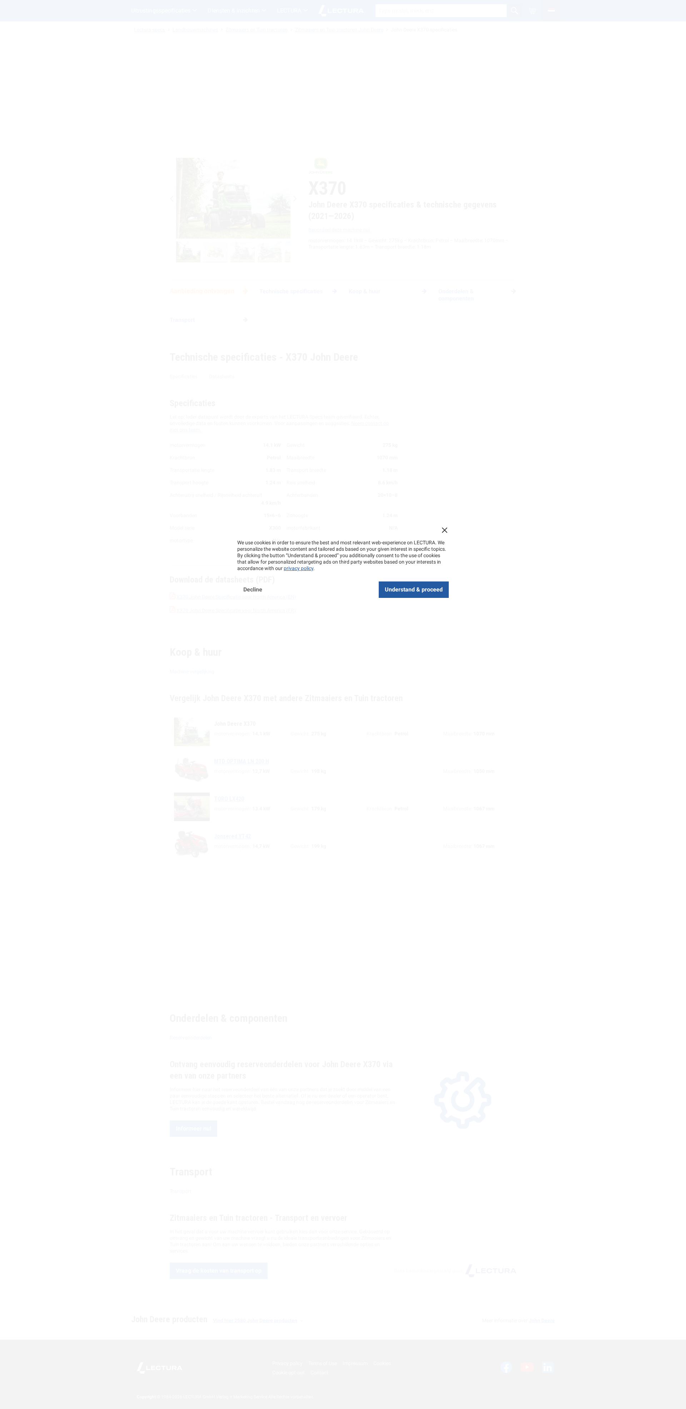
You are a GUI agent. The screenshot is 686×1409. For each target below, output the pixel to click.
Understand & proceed (414, 589)
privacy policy (298, 568)
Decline (252, 589)
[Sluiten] (444, 530)
